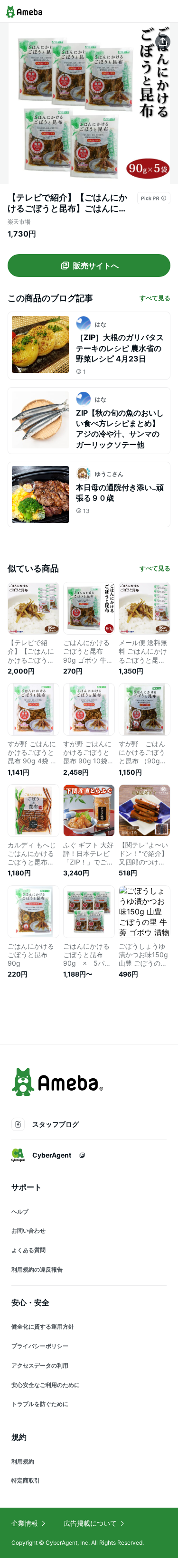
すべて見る (155, 298)
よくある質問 (28, 1250)
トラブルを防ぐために (39, 1403)
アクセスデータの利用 (39, 1365)
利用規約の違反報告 (37, 1269)
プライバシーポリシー (39, 1345)
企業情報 (24, 1523)
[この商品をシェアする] (162, 41)
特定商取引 (25, 1480)
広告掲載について (90, 1523)
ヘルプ (19, 1211)
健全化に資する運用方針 (42, 1326)
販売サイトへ (96, 265)
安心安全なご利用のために (45, 1384)
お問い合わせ (28, 1230)
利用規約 (22, 1461)
